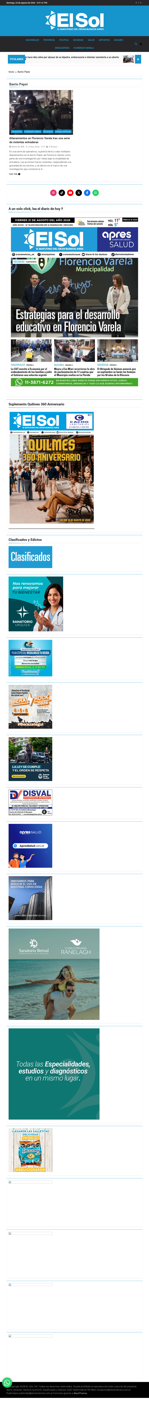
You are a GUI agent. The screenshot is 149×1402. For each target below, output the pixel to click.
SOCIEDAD (78, 40)
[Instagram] (53, 193)
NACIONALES (32, 40)
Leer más (13, 173)
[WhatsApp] (95, 193)
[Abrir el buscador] (136, 44)
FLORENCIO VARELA (84, 48)
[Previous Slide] (136, 2)
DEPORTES (104, 40)
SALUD (91, 40)
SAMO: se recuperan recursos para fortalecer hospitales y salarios (104, 3)
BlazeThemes (80, 1393)
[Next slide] (141, 2)
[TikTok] (62, 193)
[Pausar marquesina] (138, 59)
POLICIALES (48, 131)
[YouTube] (70, 193)
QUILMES (118, 40)
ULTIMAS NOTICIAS (63, 131)
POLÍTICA (64, 40)
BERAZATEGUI (62, 48)
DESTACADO (17, 131)
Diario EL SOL (18, 146)
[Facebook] (87, 193)
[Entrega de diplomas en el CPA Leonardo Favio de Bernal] (84, 59)
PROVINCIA (49, 40)
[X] (79, 193)
